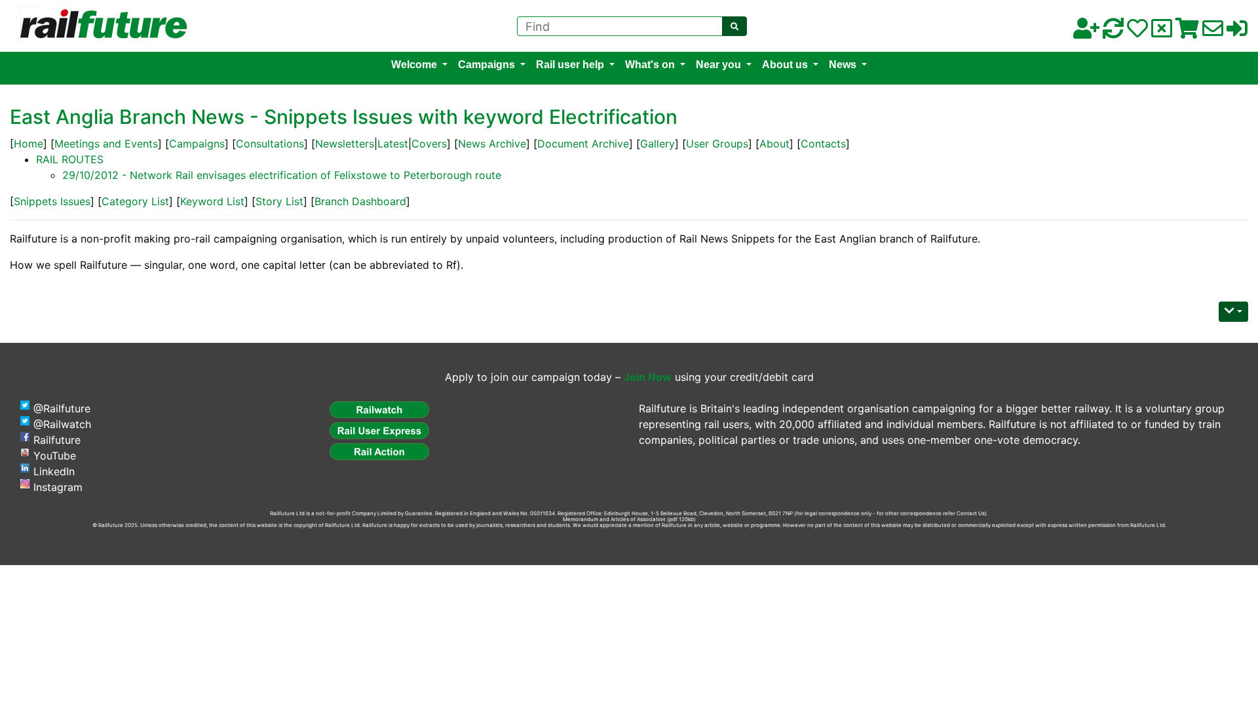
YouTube (54, 455)
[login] (1237, 32)
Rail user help (570, 64)
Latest (392, 143)
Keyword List (212, 201)
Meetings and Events (106, 143)
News (842, 64)
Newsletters (344, 143)
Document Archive (583, 143)
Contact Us (971, 513)
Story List (279, 201)
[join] (1086, 32)
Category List (135, 201)
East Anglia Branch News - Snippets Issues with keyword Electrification (343, 116)
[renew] (1113, 32)
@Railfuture (61, 408)
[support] (1137, 32)
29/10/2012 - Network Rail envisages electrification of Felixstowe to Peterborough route (281, 175)
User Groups (717, 143)
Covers (429, 143)
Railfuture (57, 439)
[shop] (1187, 32)
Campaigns (486, 64)
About (774, 143)
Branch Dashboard (360, 201)
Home (28, 143)
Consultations (270, 143)
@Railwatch (62, 424)
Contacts (823, 143)
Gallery (657, 143)
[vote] (1161, 32)
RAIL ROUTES (70, 159)
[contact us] (1212, 32)
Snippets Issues (52, 201)
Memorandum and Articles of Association (614, 519)
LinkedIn (54, 471)
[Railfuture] (100, 24)
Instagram (58, 487)
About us (785, 64)
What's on (650, 64)
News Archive (492, 143)
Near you (718, 64)
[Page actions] (1233, 312)
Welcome (414, 64)
